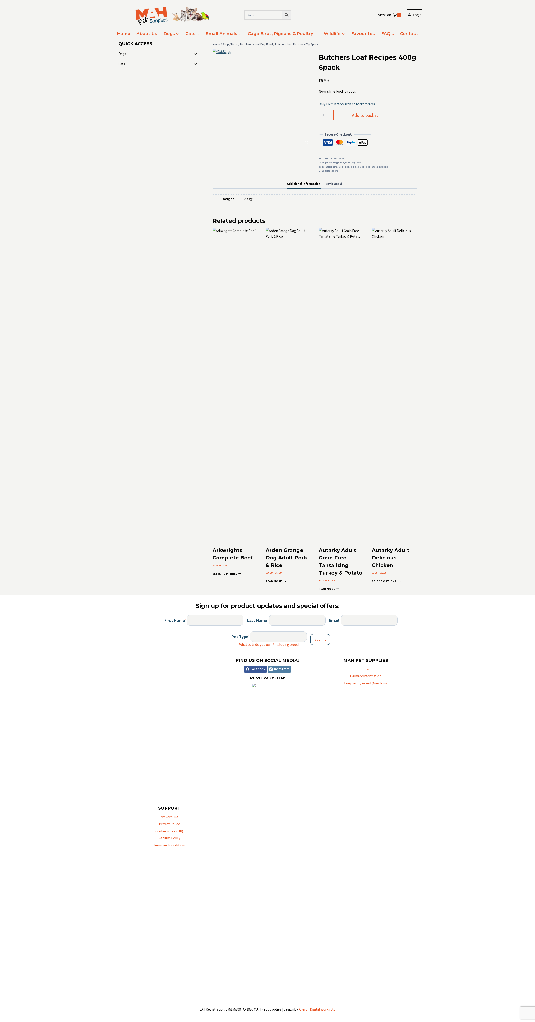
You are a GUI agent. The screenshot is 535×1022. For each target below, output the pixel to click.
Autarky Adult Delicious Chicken (390, 557)
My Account (169, 817)
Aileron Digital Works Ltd (317, 1009)
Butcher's (331, 166)
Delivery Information (365, 676)
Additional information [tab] (304, 184)
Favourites (363, 33)
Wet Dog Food (353, 162)
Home (123, 33)
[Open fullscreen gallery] (306, 142)
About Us (146, 33)
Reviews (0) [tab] (333, 184)
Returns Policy (169, 838)
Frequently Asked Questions (365, 683)
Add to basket (365, 115)
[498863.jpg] (262, 98)
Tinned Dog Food (361, 166)
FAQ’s (387, 33)
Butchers (332, 170)
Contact (409, 33)
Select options (225, 574)
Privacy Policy (169, 824)
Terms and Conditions (169, 845)
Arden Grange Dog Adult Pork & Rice (286, 557)
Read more (274, 581)
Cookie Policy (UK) (169, 831)
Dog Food (338, 162)
